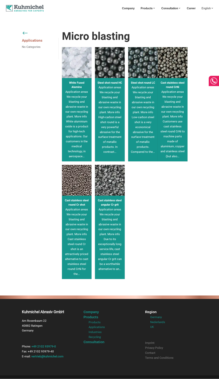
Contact (150, 352)
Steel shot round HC (110, 82)
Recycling (95, 337)
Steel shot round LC (143, 82)
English (206, 8)
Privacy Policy (154, 348)
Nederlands (157, 322)
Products (147, 8)
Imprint (149, 343)
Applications (97, 327)
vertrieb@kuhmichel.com (47, 356)
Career (191, 8)
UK (152, 327)
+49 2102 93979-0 (43, 346)
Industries (95, 332)
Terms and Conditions (159, 357)
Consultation (169, 8)
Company (128, 8)
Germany (156, 317)
